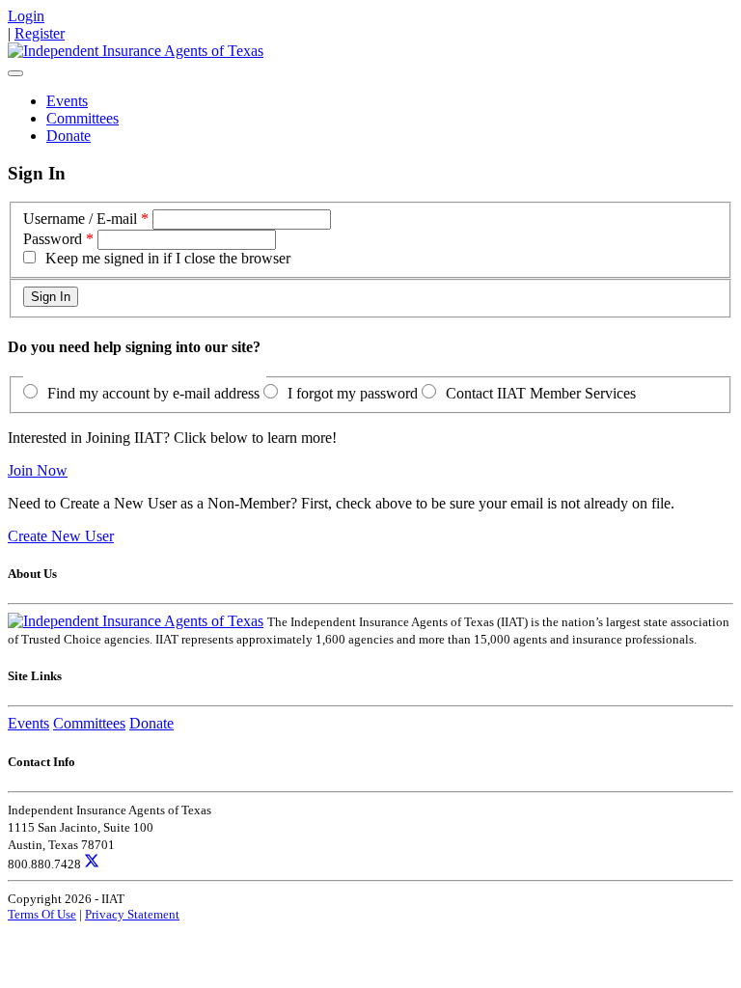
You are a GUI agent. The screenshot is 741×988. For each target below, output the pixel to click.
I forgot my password (353, 393)
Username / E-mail (80, 218)
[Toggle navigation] (15, 73)
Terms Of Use (42, 914)
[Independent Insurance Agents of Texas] (135, 50)
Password (52, 239)
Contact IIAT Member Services (541, 393)
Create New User (61, 536)
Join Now (38, 470)
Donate (68, 135)
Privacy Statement (132, 914)
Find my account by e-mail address (153, 393)
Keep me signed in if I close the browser (167, 258)
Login (26, 16)
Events (67, 101)
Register (39, 33)
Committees (82, 118)
